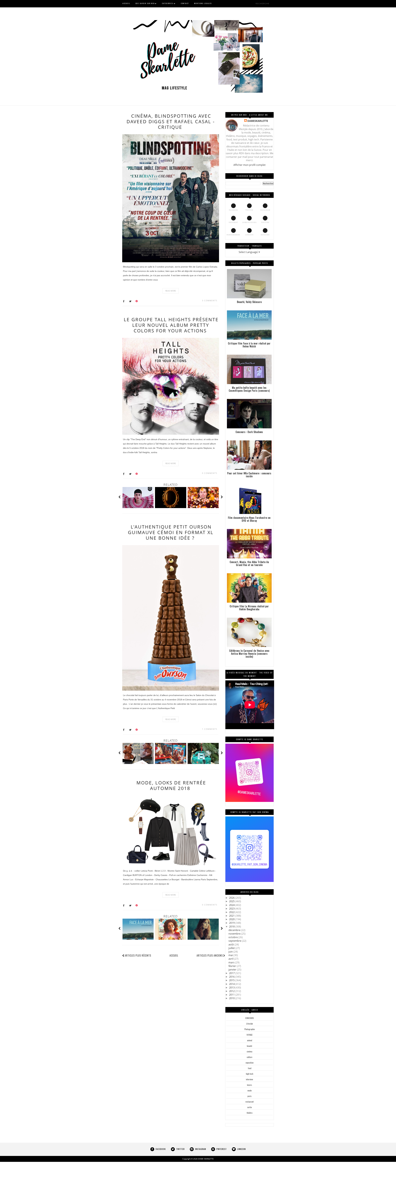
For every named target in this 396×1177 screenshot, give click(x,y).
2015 (232, 980)
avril (231, 958)
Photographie (249, 1029)
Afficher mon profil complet (249, 165)
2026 (232, 897)
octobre (233, 937)
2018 (232, 926)
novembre (234, 933)
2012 (232, 991)
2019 (232, 923)
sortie (249, 1107)
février (232, 966)
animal (249, 1040)
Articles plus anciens (210, 955)
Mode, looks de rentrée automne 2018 (171, 785)
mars (231, 962)
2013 (232, 987)
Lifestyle (249, 1023)
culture (249, 1057)
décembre (234, 930)
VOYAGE (249, 1034)
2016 (232, 976)
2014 (232, 984)
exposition (250, 1062)
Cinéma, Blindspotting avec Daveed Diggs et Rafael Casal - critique (171, 121)
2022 (232, 912)
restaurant (249, 1101)
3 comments (209, 300)
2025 (232, 901)
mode (250, 1090)
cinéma (249, 1051)
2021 (232, 915)
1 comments (209, 729)
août (231, 944)
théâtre (249, 1112)
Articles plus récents (138, 955)
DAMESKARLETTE (257, 121)
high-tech (249, 1073)
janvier (232, 969)
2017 (232, 973)
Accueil (174, 955)
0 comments (209, 473)
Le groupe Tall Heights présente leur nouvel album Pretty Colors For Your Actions (171, 325)
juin (230, 951)
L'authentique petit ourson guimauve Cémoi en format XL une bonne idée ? (170, 532)
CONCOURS (249, 1018)
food (249, 1068)
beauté (249, 1045)
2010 (232, 998)
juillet (231, 948)
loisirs (249, 1084)
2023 (232, 908)
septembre (235, 940)
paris (250, 1096)
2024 (232, 905)
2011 (232, 994)
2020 (232, 919)
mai (230, 955)
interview (249, 1079)
